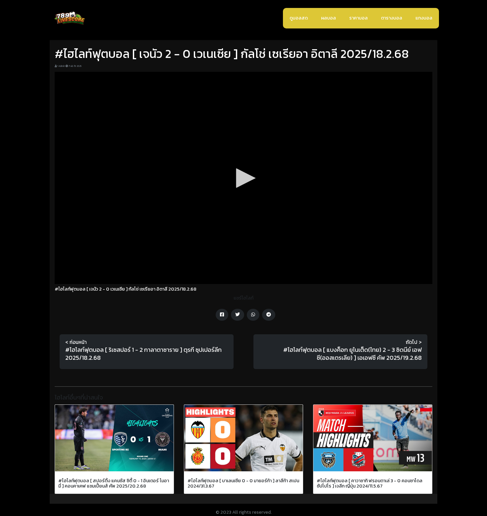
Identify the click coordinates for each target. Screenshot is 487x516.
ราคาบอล (358, 18)
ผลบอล (328, 18)
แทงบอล (423, 18)
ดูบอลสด (299, 18)
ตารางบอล (391, 18)
